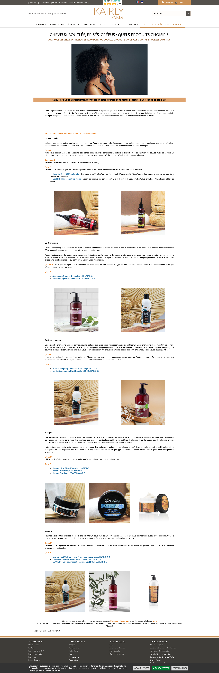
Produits (56, 24)
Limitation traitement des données (163, 647)
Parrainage (32, 657)
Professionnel (74, 657)
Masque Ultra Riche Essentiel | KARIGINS (70, 468)
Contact (133, 24)
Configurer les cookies (158, 663)
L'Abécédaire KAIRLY (36, 650)
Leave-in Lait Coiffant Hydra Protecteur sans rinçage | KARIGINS (81, 557)
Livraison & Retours (117, 647)
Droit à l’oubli (155, 660)
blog (155, 621)
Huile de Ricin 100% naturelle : (66, 174)
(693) (119, 3)
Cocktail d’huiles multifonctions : (67, 179)
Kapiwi (71, 654)
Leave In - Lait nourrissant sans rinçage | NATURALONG (77, 559)
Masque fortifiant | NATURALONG (67, 471)
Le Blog (31, 647)
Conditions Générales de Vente (162, 657)
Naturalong (73, 650)
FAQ (111, 644)
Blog (103, 24)
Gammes (41, 24)
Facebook (114, 621)
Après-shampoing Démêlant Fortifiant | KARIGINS (74, 368)
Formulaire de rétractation (160, 650)
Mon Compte (115, 650)
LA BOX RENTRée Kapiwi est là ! (163, 24)
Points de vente (34, 660)
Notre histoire (33, 644)
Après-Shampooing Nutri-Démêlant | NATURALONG (75, 371)
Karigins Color (74, 647)
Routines (90, 24)
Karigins (72, 644)
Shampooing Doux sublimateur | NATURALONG (73, 278)
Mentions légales (156, 644)
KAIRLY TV (117, 24)
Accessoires (73, 660)
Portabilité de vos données (160, 654)
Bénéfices (72, 24)
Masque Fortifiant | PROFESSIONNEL (69, 473)
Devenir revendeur (117, 654)
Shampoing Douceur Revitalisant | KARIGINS (72, 276)
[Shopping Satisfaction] (109, 4)
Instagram (124, 621)
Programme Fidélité (35, 654)
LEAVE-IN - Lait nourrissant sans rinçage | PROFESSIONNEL (79, 562)
